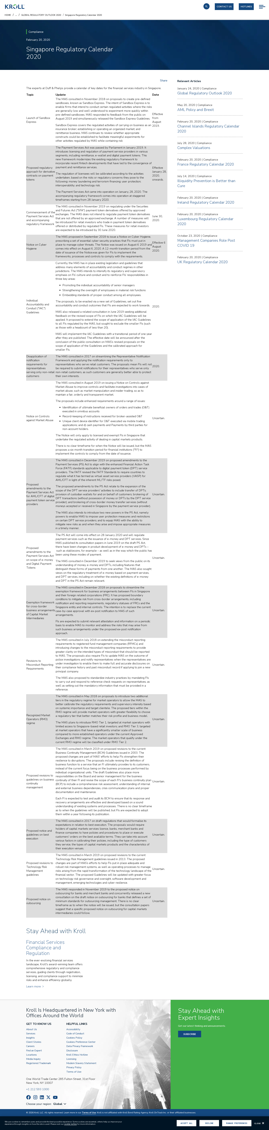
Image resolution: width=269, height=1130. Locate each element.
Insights (30, 1037)
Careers (30, 1046)
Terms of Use (73, 1071)
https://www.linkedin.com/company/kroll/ (42, 1097)
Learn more (33, 986)
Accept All (186, 1123)
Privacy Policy (73, 1067)
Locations (31, 1054)
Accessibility (73, 1029)
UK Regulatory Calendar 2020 (202, 261)
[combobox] (60, 1104)
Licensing (71, 1059)
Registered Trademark (38, 1063)
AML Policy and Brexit (195, 109)
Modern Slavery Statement (81, 1063)
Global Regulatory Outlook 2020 (204, 93)
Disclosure (72, 1050)
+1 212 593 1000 (37, 1089)
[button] (206, 6)
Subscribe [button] (189, 1034)
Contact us (224, 6)
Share (163, 80)
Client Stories (33, 1042)
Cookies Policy (74, 1037)
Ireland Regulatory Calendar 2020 (205, 202)
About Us (31, 1029)
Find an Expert (34, 1050)
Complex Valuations (193, 147)
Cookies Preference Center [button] (80, 1042)
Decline (209, 1123)
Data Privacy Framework (79, 1046)
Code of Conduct (75, 1033)
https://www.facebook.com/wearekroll (28, 1097)
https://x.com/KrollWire (48, 1097)
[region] (134, 1123)
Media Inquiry (33, 1059)
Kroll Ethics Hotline (77, 1054)
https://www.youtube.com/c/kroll (55, 1097)
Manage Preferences (236, 1123)
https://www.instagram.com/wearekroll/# (35, 1097)
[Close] (263, 1123)
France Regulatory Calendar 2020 (205, 164)
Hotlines (246, 6)
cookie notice (70, 1124)
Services (30, 1033)
